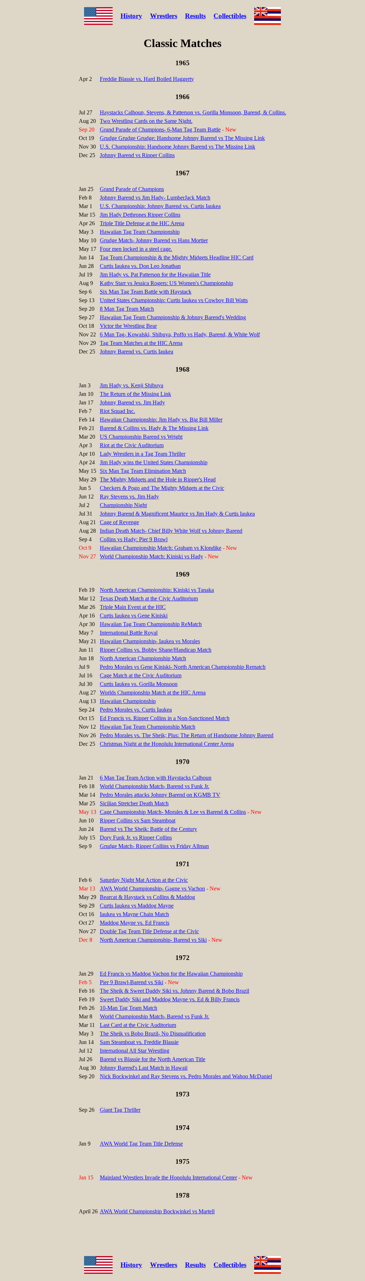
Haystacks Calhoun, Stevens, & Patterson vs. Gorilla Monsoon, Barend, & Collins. (193, 112)
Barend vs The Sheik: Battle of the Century (148, 829)
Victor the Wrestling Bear (128, 326)
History (131, 16)
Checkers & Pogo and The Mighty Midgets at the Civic (162, 488)
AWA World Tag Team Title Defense (141, 1144)
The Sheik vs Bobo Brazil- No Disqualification (153, 1034)
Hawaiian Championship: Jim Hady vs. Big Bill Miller (161, 420)
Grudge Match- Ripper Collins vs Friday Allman (154, 846)
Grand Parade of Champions (132, 189)
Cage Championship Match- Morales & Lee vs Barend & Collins (173, 812)
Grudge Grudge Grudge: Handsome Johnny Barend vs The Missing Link (182, 138)
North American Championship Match (143, 658)
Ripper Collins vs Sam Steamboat (137, 820)
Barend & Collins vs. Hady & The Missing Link (154, 428)
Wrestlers (163, 16)
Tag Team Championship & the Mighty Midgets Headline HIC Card (176, 257)
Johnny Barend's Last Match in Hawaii (143, 1068)
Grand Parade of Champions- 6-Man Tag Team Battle (160, 129)
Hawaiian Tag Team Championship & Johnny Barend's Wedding (173, 317)
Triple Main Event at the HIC (133, 607)
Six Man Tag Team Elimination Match (143, 471)
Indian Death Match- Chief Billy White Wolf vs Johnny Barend (171, 531)
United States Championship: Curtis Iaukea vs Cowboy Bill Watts (174, 300)
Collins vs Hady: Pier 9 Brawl (134, 539)
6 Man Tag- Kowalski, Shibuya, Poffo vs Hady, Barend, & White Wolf (180, 334)
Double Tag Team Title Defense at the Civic (149, 931)
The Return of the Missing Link (135, 394)
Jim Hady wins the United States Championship (153, 462)
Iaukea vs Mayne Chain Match (134, 914)
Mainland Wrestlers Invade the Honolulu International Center (168, 1177)
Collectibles (230, 16)
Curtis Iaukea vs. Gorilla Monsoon (139, 684)
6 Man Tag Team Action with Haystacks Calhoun (155, 778)
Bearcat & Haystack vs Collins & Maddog (147, 897)
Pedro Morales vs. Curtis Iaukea (136, 710)
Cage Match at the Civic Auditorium (140, 675)
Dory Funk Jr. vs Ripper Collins (136, 838)
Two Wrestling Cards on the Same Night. (146, 121)
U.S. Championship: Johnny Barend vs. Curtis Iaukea (160, 206)
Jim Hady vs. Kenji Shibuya (131, 385)
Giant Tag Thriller (120, 1110)
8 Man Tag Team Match (127, 309)
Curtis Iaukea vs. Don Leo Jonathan (140, 266)
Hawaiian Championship (128, 701)
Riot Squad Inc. (117, 411)
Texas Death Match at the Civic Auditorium (149, 598)
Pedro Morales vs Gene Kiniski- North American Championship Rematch (183, 667)
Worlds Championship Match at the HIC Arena (153, 692)
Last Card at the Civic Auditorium (138, 1025)
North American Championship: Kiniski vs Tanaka (157, 590)
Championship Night (123, 505)
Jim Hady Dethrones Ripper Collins (140, 215)
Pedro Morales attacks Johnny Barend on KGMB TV (160, 795)
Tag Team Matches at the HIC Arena (141, 343)
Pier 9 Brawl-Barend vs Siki (131, 982)
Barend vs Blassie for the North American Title (152, 1059)
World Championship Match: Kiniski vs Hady (151, 556)
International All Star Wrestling (134, 1051)
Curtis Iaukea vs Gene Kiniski (134, 616)
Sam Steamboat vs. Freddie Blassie (139, 1042)
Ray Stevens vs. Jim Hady (129, 497)
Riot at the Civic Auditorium (132, 445)
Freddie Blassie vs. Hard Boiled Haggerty (147, 79)
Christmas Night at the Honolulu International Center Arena (167, 744)
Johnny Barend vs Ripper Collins (137, 155)
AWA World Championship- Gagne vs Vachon (152, 888)
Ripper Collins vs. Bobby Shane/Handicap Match (155, 650)
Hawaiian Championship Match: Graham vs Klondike (160, 548)
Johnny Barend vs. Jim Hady (132, 402)
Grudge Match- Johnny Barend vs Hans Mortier (154, 240)
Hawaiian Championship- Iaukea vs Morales (150, 641)
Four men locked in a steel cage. (136, 249)
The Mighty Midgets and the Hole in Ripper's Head (158, 479)
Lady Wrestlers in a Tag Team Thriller (142, 454)
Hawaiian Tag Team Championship (140, 232)
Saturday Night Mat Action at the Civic (144, 880)
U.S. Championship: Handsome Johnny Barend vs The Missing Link (177, 147)
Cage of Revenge (119, 522)
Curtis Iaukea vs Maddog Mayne (137, 906)
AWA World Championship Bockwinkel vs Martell (157, 1211)
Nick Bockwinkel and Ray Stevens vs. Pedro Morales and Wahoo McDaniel (186, 1076)
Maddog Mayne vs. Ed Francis (134, 923)
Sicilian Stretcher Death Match (134, 803)
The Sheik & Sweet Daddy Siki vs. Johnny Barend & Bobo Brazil (174, 991)
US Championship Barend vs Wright (141, 437)
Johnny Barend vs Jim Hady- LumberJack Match (155, 198)
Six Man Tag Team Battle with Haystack (145, 292)
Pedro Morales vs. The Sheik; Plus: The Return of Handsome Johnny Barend (186, 735)
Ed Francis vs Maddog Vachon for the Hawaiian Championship (171, 974)
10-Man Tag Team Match (128, 1008)
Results (195, 16)
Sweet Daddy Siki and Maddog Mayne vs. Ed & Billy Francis (170, 999)
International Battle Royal (129, 633)
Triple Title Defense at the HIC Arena (142, 223)
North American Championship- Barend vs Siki (153, 940)
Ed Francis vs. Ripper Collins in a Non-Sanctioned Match (165, 718)
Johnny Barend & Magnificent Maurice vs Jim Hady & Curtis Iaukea (177, 514)
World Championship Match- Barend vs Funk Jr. (154, 786)
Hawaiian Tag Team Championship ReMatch (151, 624)
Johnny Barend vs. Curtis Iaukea (136, 351)
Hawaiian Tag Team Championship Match (147, 727)
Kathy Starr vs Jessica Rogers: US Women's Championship (166, 283)
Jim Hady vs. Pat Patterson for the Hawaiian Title (155, 275)
